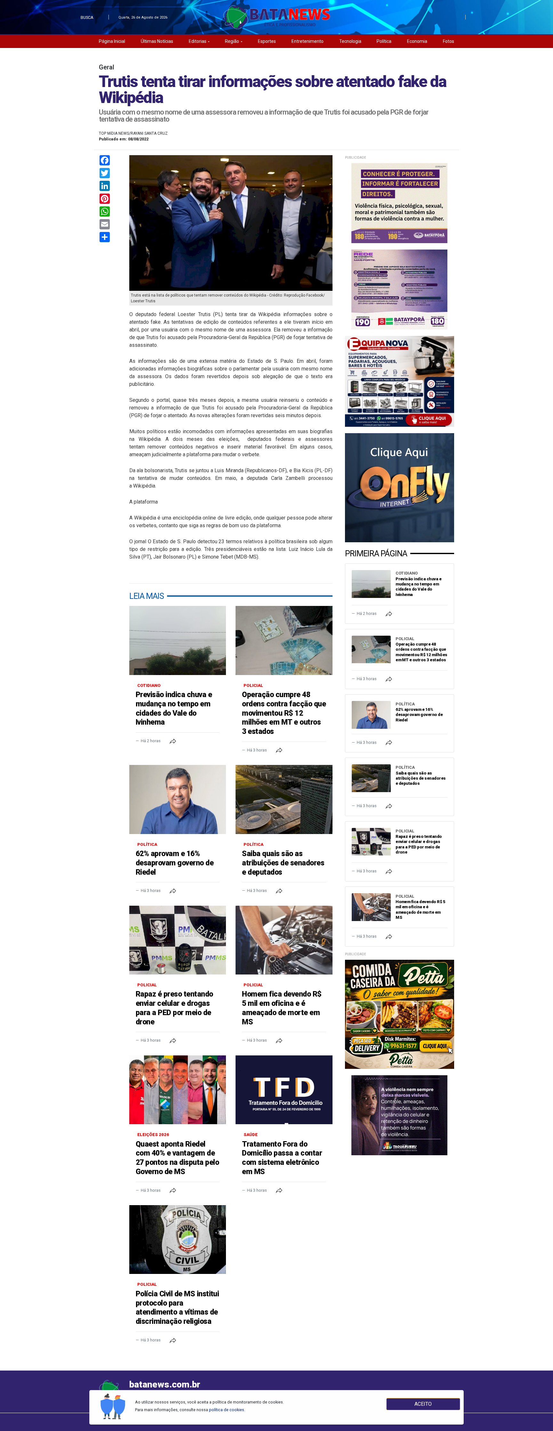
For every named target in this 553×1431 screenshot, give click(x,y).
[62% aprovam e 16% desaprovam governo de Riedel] (177, 799)
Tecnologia (350, 41)
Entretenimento (308, 41)
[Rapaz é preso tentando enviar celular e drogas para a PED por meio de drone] (177, 940)
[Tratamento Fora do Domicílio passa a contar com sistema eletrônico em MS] (284, 1089)
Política (384, 41)
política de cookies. (227, 1409)
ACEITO (423, 1404)
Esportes (267, 41)
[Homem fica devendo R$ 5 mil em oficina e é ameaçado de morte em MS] (284, 940)
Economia (417, 41)
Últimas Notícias (157, 41)
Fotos (448, 41)
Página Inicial (112, 41)
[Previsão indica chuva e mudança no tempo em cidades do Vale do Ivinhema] (177, 640)
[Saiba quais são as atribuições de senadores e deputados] (284, 799)
